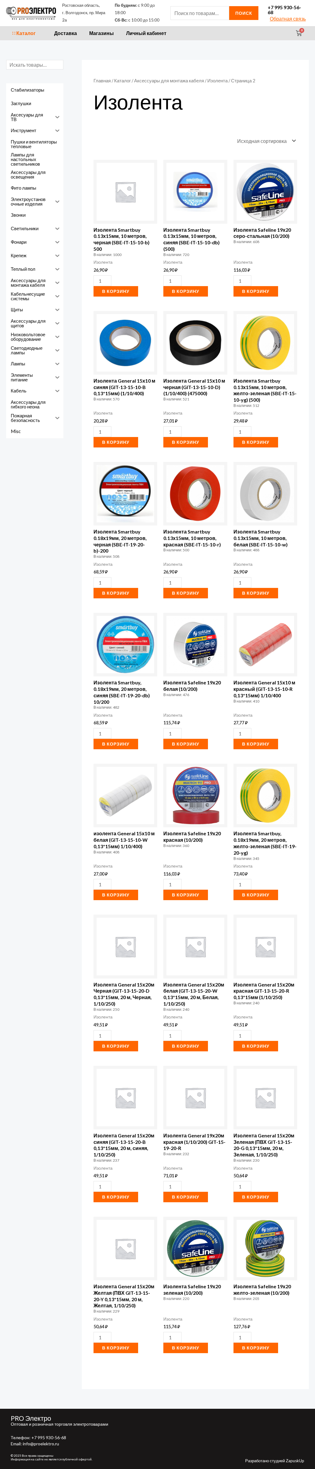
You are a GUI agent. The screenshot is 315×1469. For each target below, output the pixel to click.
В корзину (116, 291)
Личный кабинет (146, 33)
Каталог (122, 80)
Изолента (217, 80)
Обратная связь (288, 19)
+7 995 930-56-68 (284, 9)
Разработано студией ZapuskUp (274, 1460)
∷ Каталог (24, 33)
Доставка (65, 33)
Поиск (243, 13)
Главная (102, 80)
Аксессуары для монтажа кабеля (169, 80)
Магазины (101, 33)
